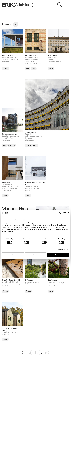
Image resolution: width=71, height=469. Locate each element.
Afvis (13, 255)
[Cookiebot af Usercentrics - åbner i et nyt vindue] (61, 213)
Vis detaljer (61, 249)
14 (46, 352)
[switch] (26, 242)
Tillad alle (58, 255)
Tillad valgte (35, 255)
